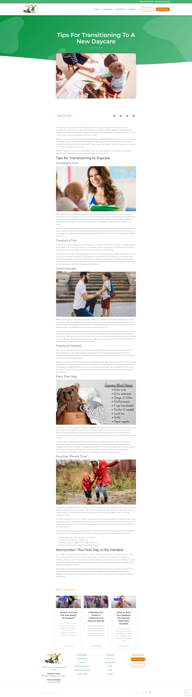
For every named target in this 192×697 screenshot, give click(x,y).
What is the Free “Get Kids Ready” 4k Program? (68, 615)
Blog (110, 670)
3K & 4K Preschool (82, 666)
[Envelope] (150, 692)
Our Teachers (110, 662)
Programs (108, 9)
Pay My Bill (136, 692)
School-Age (82, 674)
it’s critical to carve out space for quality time (106, 522)
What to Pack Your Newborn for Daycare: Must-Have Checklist (123, 618)
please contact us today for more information (100, 574)
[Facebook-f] (143, 692)
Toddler (82, 662)
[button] (114, 116)
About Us (110, 659)
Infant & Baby (82, 659)
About (97, 9)
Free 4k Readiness (82, 670)
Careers (132, 9)
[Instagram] (146, 692)
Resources (120, 9)
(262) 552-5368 (54, 682)
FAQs (110, 666)
